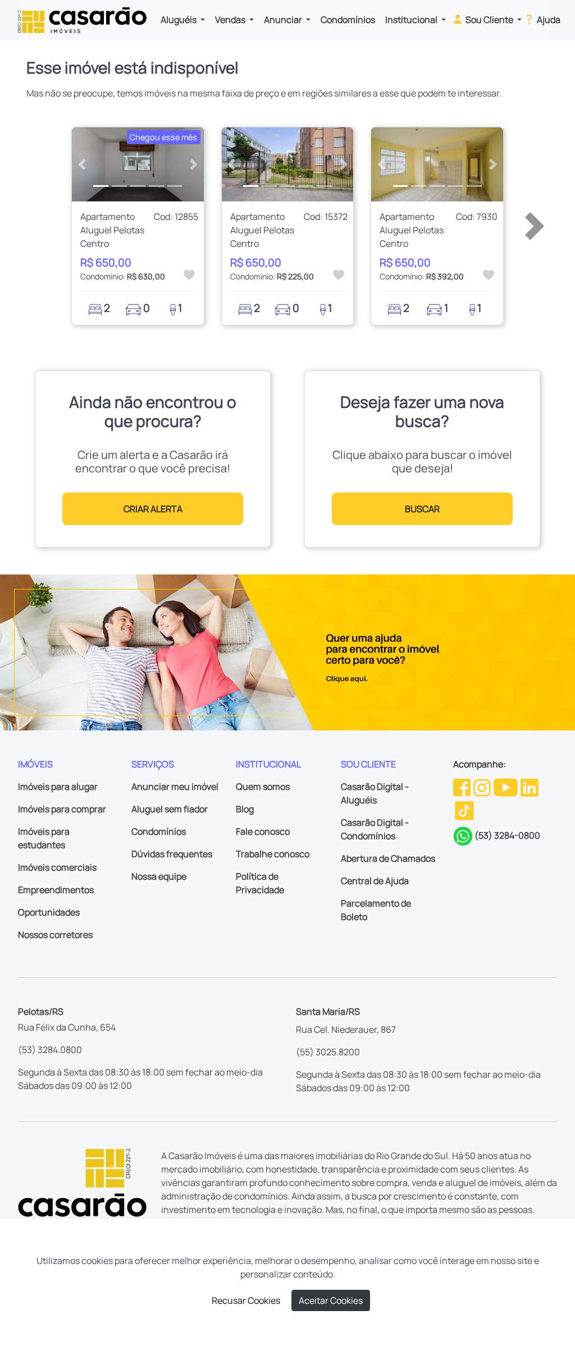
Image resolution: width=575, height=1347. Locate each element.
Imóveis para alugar (58, 786)
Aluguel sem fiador (169, 809)
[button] (82, 164)
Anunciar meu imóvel (174, 786)
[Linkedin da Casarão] (529, 786)
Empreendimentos (56, 890)
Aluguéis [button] (179, 19)
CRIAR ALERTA (153, 509)
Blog (245, 809)
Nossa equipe (158, 876)
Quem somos (263, 786)
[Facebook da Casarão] (462, 786)
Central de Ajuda (375, 881)
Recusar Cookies (246, 1300)
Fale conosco (263, 831)
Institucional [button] (412, 19)
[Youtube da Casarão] (506, 786)
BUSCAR (422, 509)
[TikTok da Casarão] (464, 809)
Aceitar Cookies (331, 1300)
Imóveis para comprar (62, 809)
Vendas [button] (231, 19)
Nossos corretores (55, 934)
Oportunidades (49, 912)
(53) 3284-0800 (507, 835)
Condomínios (348, 19)
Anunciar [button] (284, 19)
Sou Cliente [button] (489, 19)
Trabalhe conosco (272, 854)
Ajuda (547, 19)
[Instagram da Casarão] (483, 786)
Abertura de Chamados (388, 858)
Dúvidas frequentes (171, 854)
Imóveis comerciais (57, 867)
